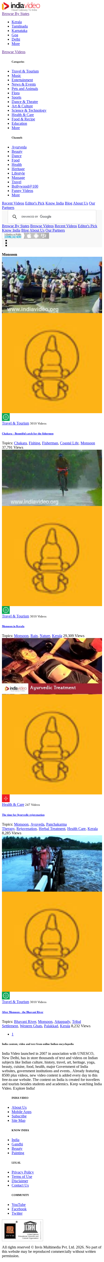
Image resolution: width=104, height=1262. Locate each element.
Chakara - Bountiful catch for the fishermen (27, 433)
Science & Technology (29, 110)
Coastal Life (69, 443)
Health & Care (23, 115)
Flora (16, 93)
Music (16, 75)
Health (17, 164)
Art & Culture (22, 106)
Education (19, 123)
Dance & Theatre (25, 102)
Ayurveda (19, 147)
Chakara (20, 443)
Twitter (17, 1213)
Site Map (18, 1120)
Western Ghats (31, 1026)
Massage (18, 178)
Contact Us (20, 1185)
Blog (68, 203)
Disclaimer (20, 1181)
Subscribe (19, 1116)
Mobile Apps (21, 1112)
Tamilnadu (20, 26)
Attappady (62, 1022)
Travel (16, 182)
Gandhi (17, 1144)
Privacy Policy (23, 1172)
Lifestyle (18, 173)
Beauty (17, 151)
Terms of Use (22, 1176)
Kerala (17, 22)
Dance (17, 156)
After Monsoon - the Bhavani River (22, 1012)
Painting (18, 1153)
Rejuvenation (26, 829)
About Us (80, 203)
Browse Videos (13, 52)
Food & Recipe (23, 119)
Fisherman (50, 443)
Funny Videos (22, 191)
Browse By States (15, 14)
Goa (15, 35)
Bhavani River (25, 1022)
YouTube (19, 1205)
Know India (54, 203)
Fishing (34, 443)
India (15, 1140)
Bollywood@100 (25, 186)
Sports (16, 97)
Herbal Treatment (52, 829)
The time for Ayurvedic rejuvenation (23, 814)
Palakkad (51, 1026)
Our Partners (55, 230)
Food (16, 160)
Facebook (19, 1209)
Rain (34, 636)
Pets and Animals (25, 89)
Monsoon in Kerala (13, 626)
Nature (45, 636)
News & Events (24, 84)
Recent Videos (13, 203)
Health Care (76, 829)
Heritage (18, 169)
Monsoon (88, 443)
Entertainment (22, 80)
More (16, 44)
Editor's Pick (35, 203)
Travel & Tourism (25, 71)
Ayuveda (37, 824)
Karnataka (19, 31)
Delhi (16, 39)
